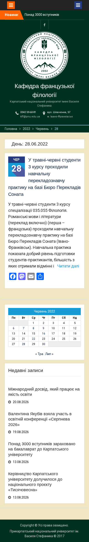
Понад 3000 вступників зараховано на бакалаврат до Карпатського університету (41, 449)
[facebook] (44, 24)
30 (43, 344)
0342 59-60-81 (28, 112)
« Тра (39, 354)
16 (43, 333)
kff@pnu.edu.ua (30, 116)
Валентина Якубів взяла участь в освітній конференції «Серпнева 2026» (40, 419)
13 (13, 333)
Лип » (49, 354)
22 (33, 338)
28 (23, 344)
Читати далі (68, 266)
